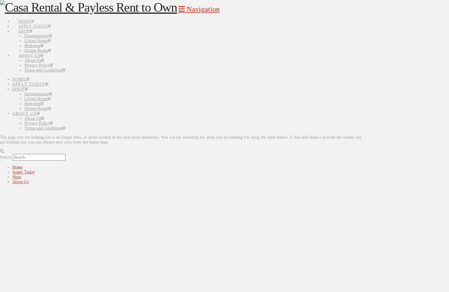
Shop (16, 177)
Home (17, 167)
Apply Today (23, 172)
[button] (199, 9)
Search (6, 157)
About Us (20, 182)
